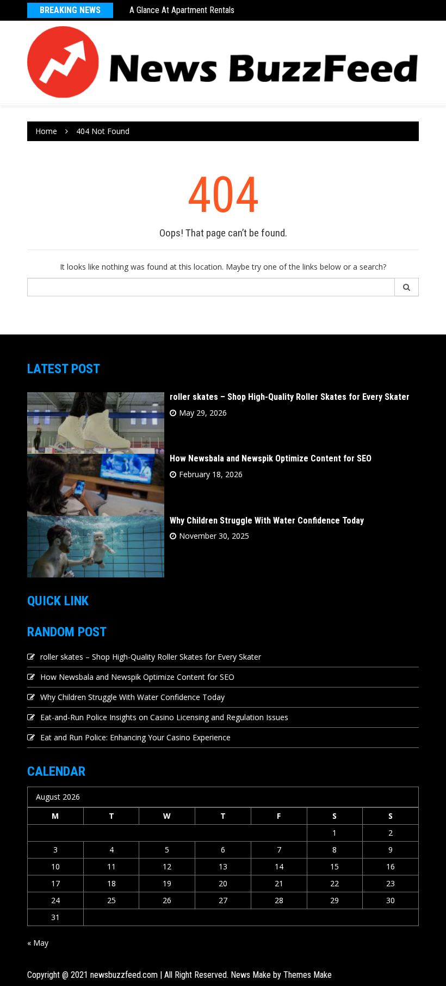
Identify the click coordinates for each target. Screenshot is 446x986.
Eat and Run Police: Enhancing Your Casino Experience (135, 737)
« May (37, 943)
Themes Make (307, 975)
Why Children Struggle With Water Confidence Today (267, 520)
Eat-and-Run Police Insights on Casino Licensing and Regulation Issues (164, 717)
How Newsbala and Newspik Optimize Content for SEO (270, 458)
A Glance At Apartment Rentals (181, 10)
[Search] (407, 287)
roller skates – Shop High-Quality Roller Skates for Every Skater (290, 397)
